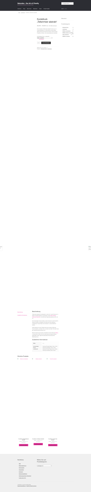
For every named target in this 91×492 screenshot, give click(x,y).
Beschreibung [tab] (20, 312)
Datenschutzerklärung (23, 473)
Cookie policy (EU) (22, 478)
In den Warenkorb (46, 42)
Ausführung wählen (23, 445)
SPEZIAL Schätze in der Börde (68, 32)
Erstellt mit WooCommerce (31, 486)
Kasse (40, 8)
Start (19, 12)
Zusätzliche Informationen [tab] (22, 315)
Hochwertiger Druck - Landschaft (43, 36)
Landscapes (23, 12)
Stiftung (56, 332)
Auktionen (19, 8)
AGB (20, 463)
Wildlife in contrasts (66, 36)
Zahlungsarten (21, 467)
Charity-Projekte (46, 8)
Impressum (21, 471)
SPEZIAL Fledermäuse (66, 30)
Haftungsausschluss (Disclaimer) (25, 475)
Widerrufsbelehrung (22, 465)
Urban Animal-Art (66, 34)
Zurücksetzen (41, 39)
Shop (24, 8)
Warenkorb (35, 8)
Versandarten (21, 469)
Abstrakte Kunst (44, 48)
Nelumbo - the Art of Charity (28, 3)
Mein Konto (29, 8)
